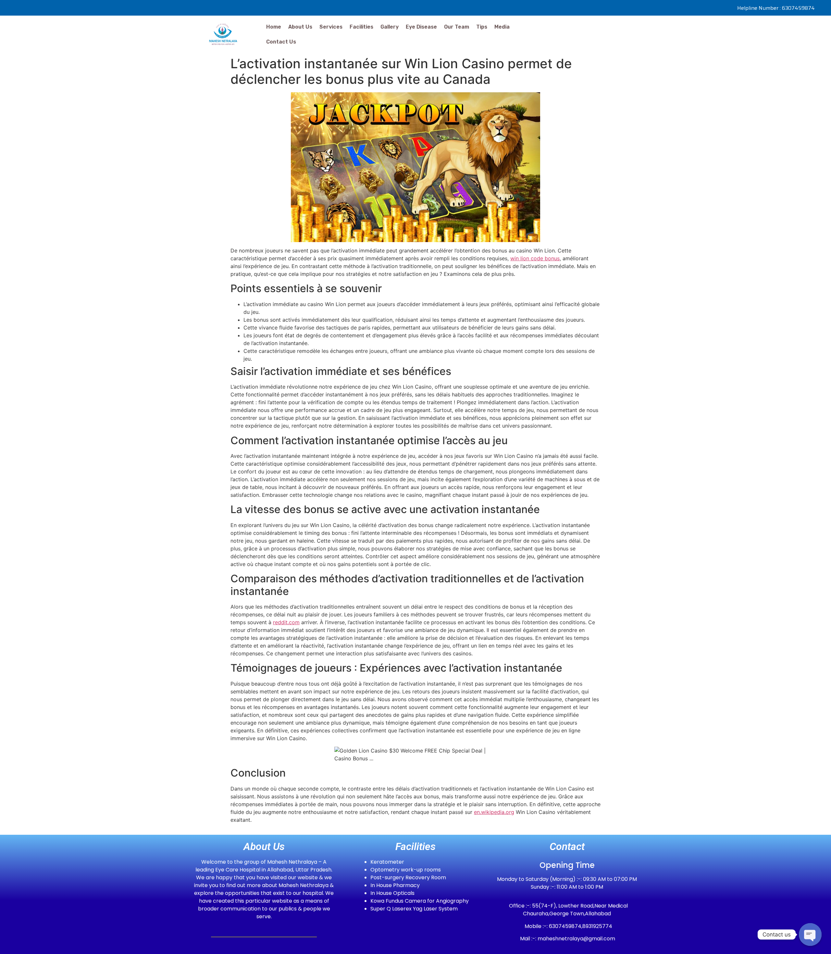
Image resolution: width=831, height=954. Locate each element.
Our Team (456, 27)
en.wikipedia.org (494, 812)
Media (502, 27)
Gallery (389, 27)
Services (330, 27)
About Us (300, 27)
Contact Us (281, 42)
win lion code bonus (535, 258)
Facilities (361, 27)
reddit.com (286, 622)
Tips (481, 27)
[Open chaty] (810, 934)
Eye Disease (421, 27)
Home (273, 27)
